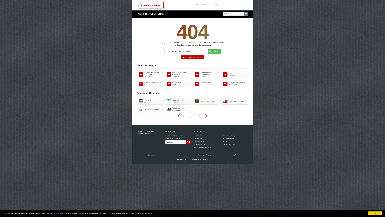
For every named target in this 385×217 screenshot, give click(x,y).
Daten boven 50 (199, 141)
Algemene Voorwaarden (206, 155)
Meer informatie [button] (148, 213)
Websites (205, 5)
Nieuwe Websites (199, 116)
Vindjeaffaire (198, 136)
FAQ (234, 155)
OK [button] (375, 213)
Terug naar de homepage (193, 57)
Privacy (178, 155)
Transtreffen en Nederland (202, 147)
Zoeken (215, 51)
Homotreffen (198, 138)
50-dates (225, 141)
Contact (150, 155)
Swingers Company (229, 136)
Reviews (216, 5)
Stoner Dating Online (229, 144)
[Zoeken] (246, 14)
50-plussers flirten (228, 138)
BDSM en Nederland (200, 144)
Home (196, 5)
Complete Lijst (184, 116)
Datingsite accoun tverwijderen (151, 5)
